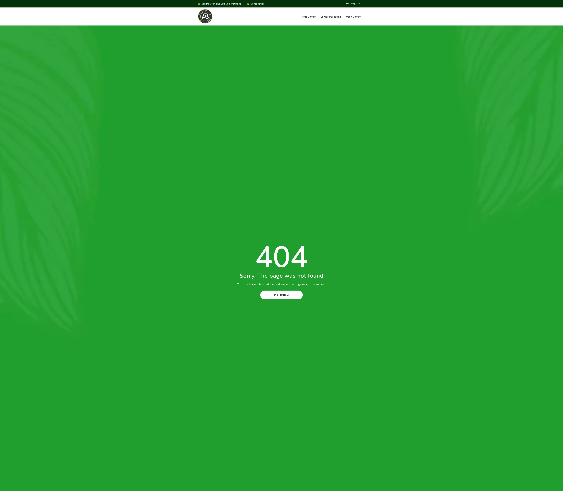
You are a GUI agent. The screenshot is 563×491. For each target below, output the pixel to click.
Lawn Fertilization (331, 16)
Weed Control (353, 16)
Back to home (281, 294)
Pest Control (309, 16)
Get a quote (353, 3)
